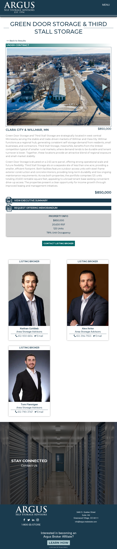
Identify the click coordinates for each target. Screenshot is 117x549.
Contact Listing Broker (58, 243)
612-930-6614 (25, 336)
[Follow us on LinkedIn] (33, 519)
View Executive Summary (31, 200)
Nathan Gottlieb (29, 328)
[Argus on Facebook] (24, 519)
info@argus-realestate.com (86, 521)
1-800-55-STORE (31, 525)
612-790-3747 (25, 412)
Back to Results (18, 40)
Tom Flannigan (29, 404)
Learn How (58, 542)
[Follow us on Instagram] (37, 519)
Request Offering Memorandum (36, 208)
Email (40, 336)
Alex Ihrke (88, 328)
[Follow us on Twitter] (29, 519)
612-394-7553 (83, 336)
